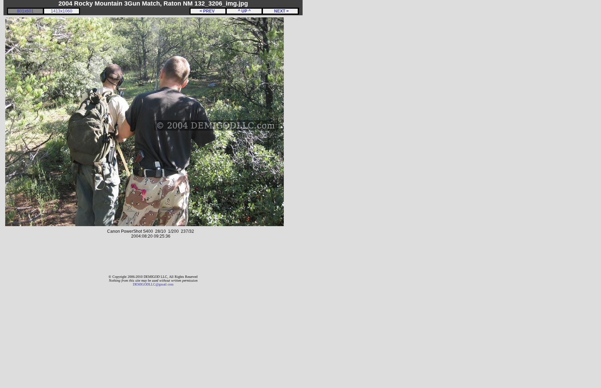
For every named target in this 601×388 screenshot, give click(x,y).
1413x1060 (61, 11)
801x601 (25, 11)
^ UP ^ (244, 11)
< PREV (208, 11)
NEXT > (280, 11)
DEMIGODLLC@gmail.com (153, 284)
